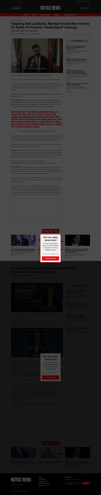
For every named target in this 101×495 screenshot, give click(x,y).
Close (60, 234)
